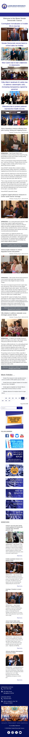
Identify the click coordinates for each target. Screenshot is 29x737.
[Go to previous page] (4, 397)
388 (6, 398)
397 (9, 400)
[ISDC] (14, 6)
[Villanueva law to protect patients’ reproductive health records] (14, 117)
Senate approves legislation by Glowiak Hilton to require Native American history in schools (13, 387)
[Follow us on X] (17, 731)
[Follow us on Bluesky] (16, 435)
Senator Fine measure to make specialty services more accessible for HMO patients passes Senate (14, 378)
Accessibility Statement (14, 725)
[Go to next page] (12, 400)
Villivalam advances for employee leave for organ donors (14, 392)
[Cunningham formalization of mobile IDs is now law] (14, 34)
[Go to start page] (2, 397)
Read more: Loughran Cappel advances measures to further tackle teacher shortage (15, 245)
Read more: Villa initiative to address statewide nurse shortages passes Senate (15, 367)
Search (19, 407)
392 (19, 398)
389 (9, 398)
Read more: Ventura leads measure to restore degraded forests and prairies (14, 308)
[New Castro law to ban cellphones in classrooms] (14, 73)
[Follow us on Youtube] (20, 731)
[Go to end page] (13, 400)
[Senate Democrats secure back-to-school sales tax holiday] (14, 53)
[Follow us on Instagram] (12, 435)
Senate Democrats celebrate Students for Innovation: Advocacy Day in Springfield (14, 383)
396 (6, 400)
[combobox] (9, 408)
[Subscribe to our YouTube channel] (21, 435)
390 (13, 398)
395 (3, 400)
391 (16, 398)
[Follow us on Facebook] (7, 435)
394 (26, 398)
